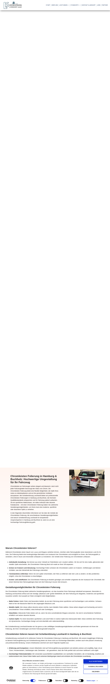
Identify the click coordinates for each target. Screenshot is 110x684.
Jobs (98, 5)
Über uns (55, 5)
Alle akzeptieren (95, 661)
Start (48, 5)
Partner (105, 5)
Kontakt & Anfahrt (89, 5)
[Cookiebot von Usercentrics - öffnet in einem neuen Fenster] (11, 680)
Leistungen (63, 5)
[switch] (49, 680)
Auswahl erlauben (95, 666)
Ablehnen (95, 671)
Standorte (75, 5)
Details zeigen (91, 680)
